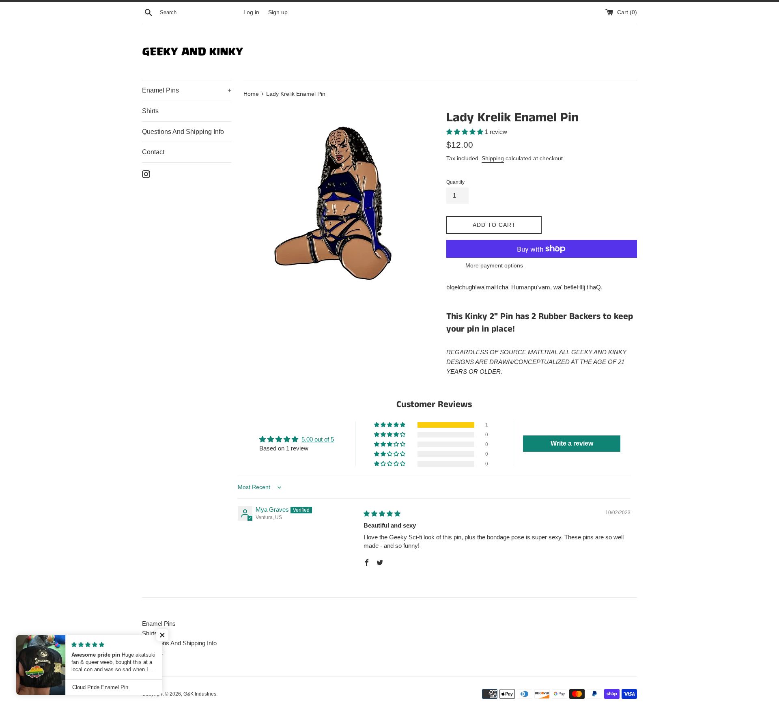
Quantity (455, 182)
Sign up (278, 12)
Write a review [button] (572, 443)
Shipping (493, 158)
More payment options (494, 265)
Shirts (150, 111)
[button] (465, 131)
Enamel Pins (186, 90)
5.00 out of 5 (317, 439)
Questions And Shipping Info (183, 131)
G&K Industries (199, 694)
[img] (382, 513)
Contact (153, 152)
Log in (251, 12)
